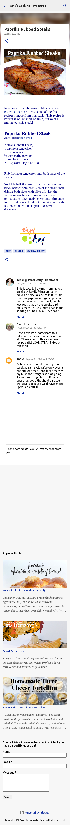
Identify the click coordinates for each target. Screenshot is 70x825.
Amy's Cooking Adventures (28, 5)
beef (8, 251)
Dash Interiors (26, 324)
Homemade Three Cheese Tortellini (24, 707)
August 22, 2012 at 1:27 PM (32, 283)
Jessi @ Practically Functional (37, 280)
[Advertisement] (35, 506)
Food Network (25, 137)
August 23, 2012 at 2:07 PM (32, 327)
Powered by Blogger (37, 812)
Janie (20, 359)
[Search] (65, 5)
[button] (6, 41)
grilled (19, 251)
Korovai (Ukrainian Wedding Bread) (24, 590)
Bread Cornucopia (13, 651)
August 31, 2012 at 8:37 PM (39, 359)
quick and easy (36, 251)
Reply (20, 316)
